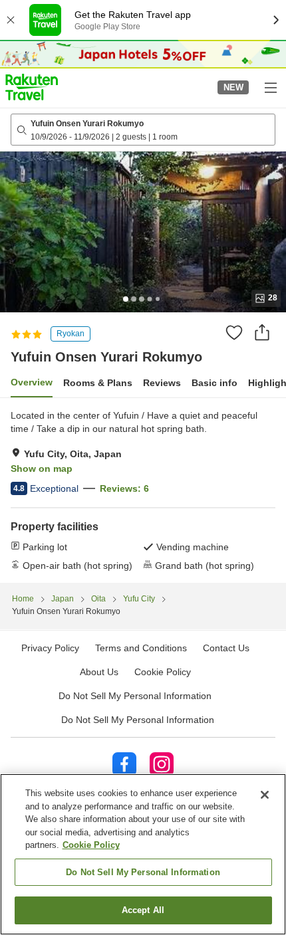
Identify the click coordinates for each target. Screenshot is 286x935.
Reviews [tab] (162, 382)
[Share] (262, 332)
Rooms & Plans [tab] (97, 382)
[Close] (264, 794)
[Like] (234, 332)
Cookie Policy (91, 845)
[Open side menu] (270, 87)
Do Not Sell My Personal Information (137, 719)
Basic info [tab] (214, 382)
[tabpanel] (143, 490)
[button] (31, 87)
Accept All (143, 910)
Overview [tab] (32, 382)
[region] (143, 854)
